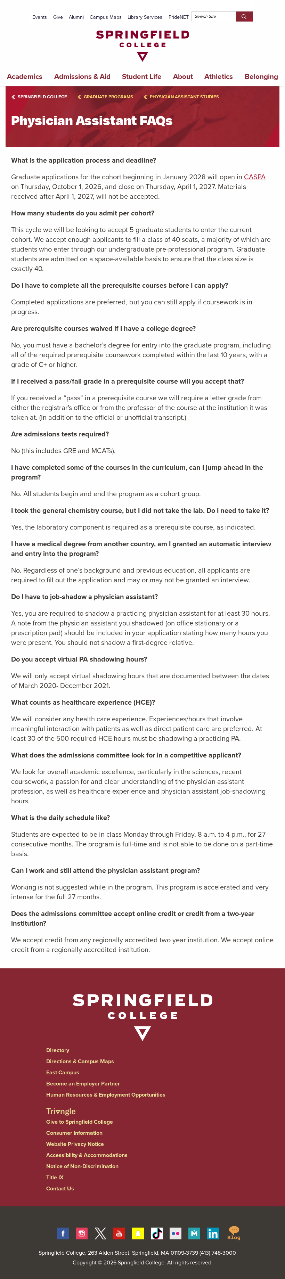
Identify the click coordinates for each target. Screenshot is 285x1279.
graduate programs (108, 96)
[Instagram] (82, 1232)
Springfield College (42, 96)
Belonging (261, 76)
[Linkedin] (213, 1232)
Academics (24, 76)
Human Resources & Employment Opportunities (105, 1095)
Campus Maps (106, 17)
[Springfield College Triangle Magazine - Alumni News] (60, 1106)
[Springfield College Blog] (234, 1232)
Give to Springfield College (79, 1122)
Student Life (142, 76)
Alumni (76, 17)
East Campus (62, 1072)
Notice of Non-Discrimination (82, 1166)
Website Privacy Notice (75, 1144)
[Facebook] (63, 1232)
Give (58, 17)
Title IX (55, 1177)
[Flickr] (175, 1232)
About (183, 76)
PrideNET (179, 17)
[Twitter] (100, 1232)
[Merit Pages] (194, 1232)
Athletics (218, 76)
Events (39, 17)
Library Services (145, 17)
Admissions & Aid (82, 76)
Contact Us (60, 1188)
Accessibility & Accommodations (87, 1155)
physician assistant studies (184, 96)
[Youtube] (119, 1232)
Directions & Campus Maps (80, 1061)
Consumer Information (74, 1133)
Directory (57, 1050)
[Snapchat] (138, 1232)
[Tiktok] (157, 1232)
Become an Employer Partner (83, 1084)
